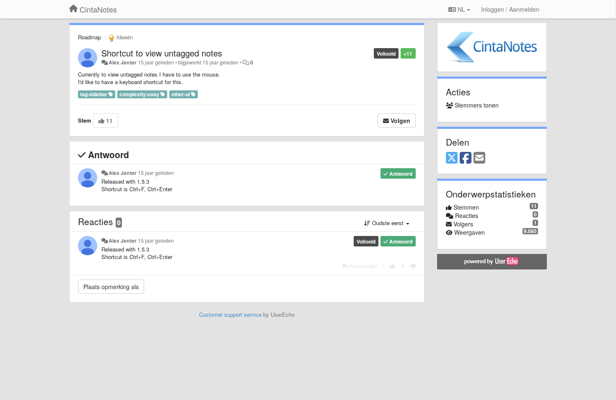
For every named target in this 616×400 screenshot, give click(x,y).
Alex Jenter (123, 62)
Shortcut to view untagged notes (161, 53)
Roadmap (89, 37)
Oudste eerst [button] (387, 223)
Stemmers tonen (476, 105)
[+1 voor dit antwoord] (392, 266)
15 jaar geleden (156, 173)
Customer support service (230, 314)
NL (461, 9)
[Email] (479, 158)
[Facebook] (465, 158)
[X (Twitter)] (452, 158)
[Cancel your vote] (403, 266)
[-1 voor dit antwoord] (413, 266)
